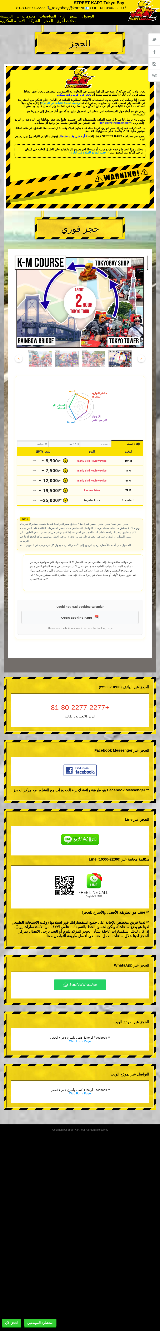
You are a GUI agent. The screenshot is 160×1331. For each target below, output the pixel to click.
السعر (74, 16)
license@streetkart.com (114, 122)
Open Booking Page (76, 617)
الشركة (34, 21)
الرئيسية (6, 16)
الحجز (48, 21)
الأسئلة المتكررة (12, 21)
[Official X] (154, 39)
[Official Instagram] (154, 63)
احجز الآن (11, 1323)
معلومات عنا (26, 16)
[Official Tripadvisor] (154, 76)
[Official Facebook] (154, 51)
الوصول (88, 16)
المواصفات (47, 16)
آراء (62, 16)
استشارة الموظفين (40, 1323)
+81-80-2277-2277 (80, 707)
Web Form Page (80, 1041)
